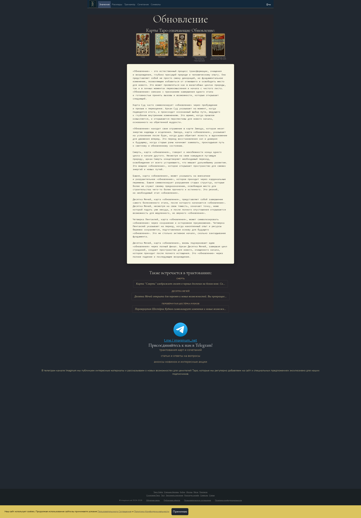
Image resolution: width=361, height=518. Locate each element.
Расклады (117, 4)
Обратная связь (153, 500)
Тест (163, 495)
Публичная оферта (172, 500)
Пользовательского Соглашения (114, 511)
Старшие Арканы (171, 492)
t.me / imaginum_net (180, 340)
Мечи (196, 492)
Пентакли (203, 492)
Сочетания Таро (153, 495)
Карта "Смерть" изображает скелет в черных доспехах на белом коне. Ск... (180, 283)
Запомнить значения (174, 495)
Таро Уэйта (158, 492)
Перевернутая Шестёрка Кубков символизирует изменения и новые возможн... (180, 308)
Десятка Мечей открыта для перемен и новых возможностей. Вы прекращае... (180, 296)
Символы (156, 4)
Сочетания (143, 4)
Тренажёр (129, 4)
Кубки (182, 492)
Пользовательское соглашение (197, 500)
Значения (104, 4)
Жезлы (189, 492)
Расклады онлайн (191, 495)
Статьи (212, 495)
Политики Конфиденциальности (151, 511)
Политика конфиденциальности (228, 500)
